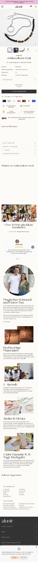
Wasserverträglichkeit (11, 153)
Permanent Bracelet (9, 503)
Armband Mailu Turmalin (26, 507)
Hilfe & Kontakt (7, 526)
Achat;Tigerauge (9, 143)
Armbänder (6, 489)
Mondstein (22, 489)
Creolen (21, 493)
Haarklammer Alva (24, 509)
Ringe (4, 493)
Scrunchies (22, 491)
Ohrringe (5, 494)
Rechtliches (6, 537)
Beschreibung (7, 79)
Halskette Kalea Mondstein (26, 503)
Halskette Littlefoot (8, 505)
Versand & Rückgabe (10, 146)
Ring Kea (21, 505)
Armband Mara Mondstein (10, 509)
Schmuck (21, 494)
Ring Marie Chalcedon (9, 507)
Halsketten (6, 491)
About (4, 532)
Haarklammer (7, 496)
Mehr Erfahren (26, 554)
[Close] (36, 547)
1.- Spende (6, 150)
